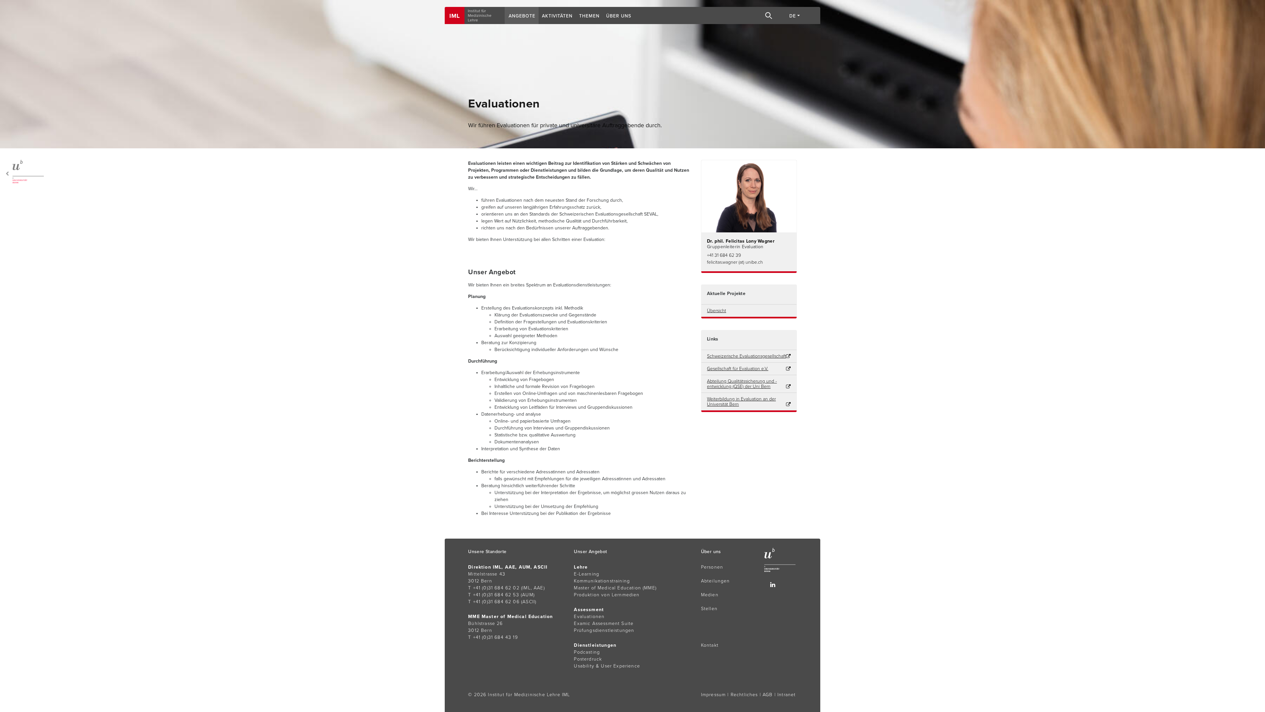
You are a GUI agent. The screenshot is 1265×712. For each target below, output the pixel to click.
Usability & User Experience (607, 666)
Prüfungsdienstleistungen (604, 630)
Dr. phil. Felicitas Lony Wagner (740, 241)
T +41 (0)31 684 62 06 (494, 602)
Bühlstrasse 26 (485, 623)
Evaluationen (589, 616)
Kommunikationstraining (602, 581)
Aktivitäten (557, 16)
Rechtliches (744, 694)
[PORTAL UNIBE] (23, 171)
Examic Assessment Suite (603, 623)
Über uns (618, 16)
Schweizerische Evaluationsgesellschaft (746, 356)
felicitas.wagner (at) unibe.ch (735, 262)
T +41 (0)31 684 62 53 (493, 595)
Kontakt (709, 645)
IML (454, 15)
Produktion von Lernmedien (606, 595)
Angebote (522, 16)
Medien (709, 595)
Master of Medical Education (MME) (615, 588)
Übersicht (716, 310)
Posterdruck (588, 659)
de (792, 16)
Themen (589, 16)
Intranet (786, 694)
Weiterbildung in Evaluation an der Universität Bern (741, 402)
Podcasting (587, 652)
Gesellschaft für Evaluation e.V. (737, 368)
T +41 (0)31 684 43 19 (493, 637)
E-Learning (586, 574)
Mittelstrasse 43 (486, 574)
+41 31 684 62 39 (724, 255)
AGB (768, 694)
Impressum (713, 694)
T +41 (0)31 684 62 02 (494, 588)
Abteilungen (715, 581)
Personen (712, 567)
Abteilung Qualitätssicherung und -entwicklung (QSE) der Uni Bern (742, 384)
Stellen (709, 608)
